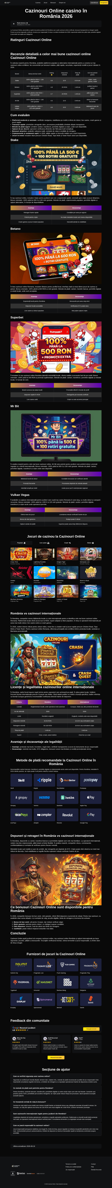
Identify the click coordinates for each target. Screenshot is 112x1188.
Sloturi (89, 543)
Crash (66, 543)
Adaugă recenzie (91, 1029)
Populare (20, 543)
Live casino (43, 543)
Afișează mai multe (56, 1057)
